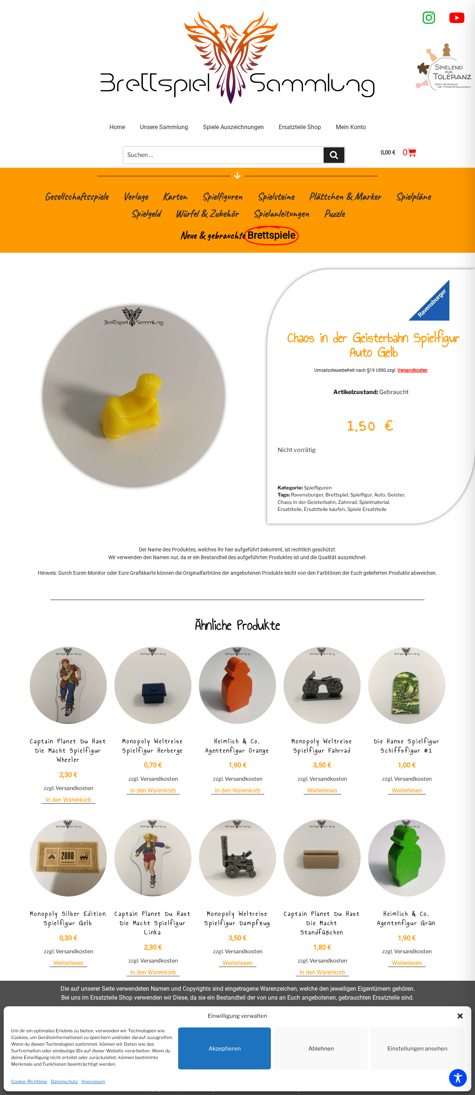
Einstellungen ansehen (417, 1048)
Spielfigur (361, 495)
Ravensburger (307, 495)
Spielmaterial (374, 502)
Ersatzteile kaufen (324, 509)
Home (117, 127)
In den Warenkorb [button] (68, 799)
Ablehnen (321, 1048)
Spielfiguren (222, 196)
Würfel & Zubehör (206, 213)
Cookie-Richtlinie (29, 1081)
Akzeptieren (225, 1048)
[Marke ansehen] (429, 318)
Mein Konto (351, 127)
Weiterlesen (322, 790)
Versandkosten (412, 370)
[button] (460, 1016)
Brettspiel (336, 495)
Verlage (135, 196)
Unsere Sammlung (164, 127)
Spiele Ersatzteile (367, 509)
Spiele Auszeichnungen (233, 127)
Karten (175, 196)
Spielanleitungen (281, 213)
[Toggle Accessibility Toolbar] (458, 1078)
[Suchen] (334, 155)
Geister (395, 495)
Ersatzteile (290, 509)
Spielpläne (413, 196)
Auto (379, 495)
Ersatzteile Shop (300, 127)
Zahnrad (347, 502)
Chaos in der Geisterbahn (307, 502)
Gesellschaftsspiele (76, 196)
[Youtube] (457, 18)
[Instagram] (429, 18)
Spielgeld (145, 213)
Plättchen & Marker (345, 196)
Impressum (93, 1081)
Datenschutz (64, 1081)
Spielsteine (275, 196)
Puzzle (334, 213)
